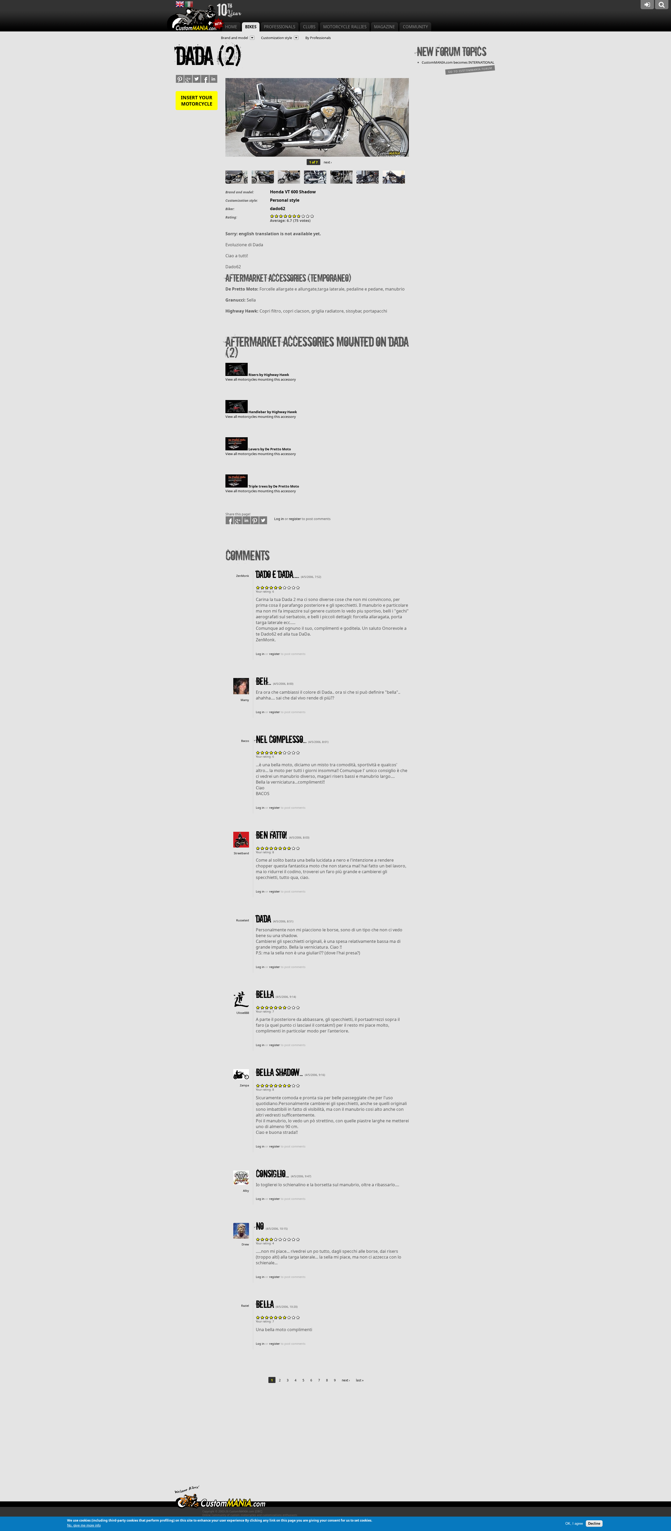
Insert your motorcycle (196, 100)
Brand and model (234, 37)
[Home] (196, 18)
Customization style (276, 37)
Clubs (309, 27)
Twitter (263, 520)
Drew (245, 1244)
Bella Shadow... (279, 1073)
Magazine (384, 27)
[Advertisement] (317, 1438)
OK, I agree (574, 1523)
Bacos (245, 741)
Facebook (230, 520)
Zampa (244, 1085)
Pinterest (255, 520)
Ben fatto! (271, 835)
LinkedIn (246, 520)
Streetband (241, 853)
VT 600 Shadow (300, 192)
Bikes (250, 27)
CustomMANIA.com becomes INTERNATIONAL (458, 62)
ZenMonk (242, 576)
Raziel (245, 1306)
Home (231, 27)
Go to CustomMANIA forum (470, 70)
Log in (279, 518)
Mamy (245, 700)
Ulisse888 (242, 1013)
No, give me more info (84, 1525)
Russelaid (242, 920)
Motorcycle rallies (344, 27)
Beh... (263, 682)
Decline (594, 1523)
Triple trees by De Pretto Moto (273, 486)
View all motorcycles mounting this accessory (260, 379)
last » (360, 1380)
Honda (277, 192)
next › (328, 162)
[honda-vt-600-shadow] (317, 155)
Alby (246, 1191)
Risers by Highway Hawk (268, 374)
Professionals (279, 27)
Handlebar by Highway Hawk (272, 411)
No (260, 1227)
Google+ (238, 520)
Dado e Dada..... (277, 575)
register (295, 518)
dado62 (277, 208)
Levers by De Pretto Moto (269, 449)
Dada (263, 919)
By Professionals (318, 37)
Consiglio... (272, 1174)
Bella (265, 995)
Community (415, 27)
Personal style (284, 200)
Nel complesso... (281, 740)
